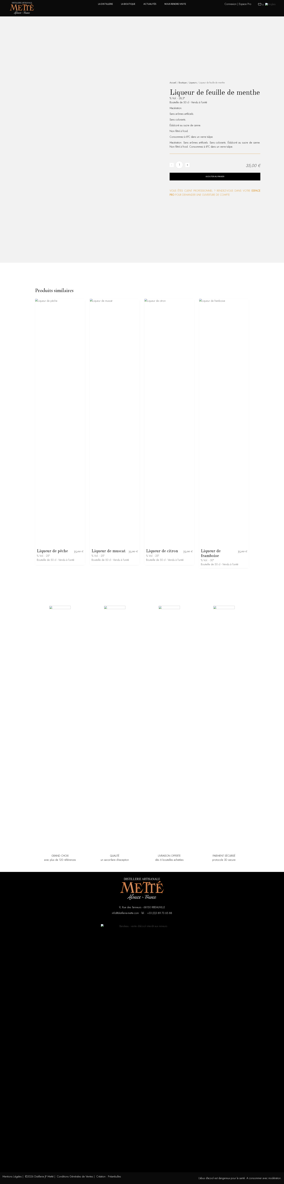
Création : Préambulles (108, 1176)
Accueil (173, 82)
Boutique (183, 82)
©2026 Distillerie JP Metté (39, 1176)
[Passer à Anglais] (270, 4)
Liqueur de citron (162, 551)
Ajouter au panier (215, 176)
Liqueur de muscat (109, 551)
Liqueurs (193, 82)
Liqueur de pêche (52, 551)
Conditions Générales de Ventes (75, 1176)
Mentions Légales (12, 1176)
